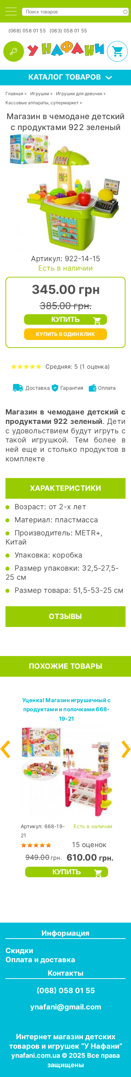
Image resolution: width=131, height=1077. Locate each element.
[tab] (11, 11)
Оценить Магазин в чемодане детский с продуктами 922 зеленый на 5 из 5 (39, 366)
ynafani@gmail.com (65, 1007)
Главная (14, 93)
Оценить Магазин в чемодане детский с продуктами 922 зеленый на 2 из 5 (20, 366)
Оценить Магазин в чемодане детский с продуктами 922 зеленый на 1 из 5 (14, 366)
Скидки (19, 950)
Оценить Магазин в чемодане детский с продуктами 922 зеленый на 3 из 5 (26, 366)
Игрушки (39, 93)
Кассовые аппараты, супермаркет (42, 102)
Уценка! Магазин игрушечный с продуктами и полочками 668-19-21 (66, 709)
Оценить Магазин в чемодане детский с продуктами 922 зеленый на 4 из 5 (32, 366)
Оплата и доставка (40, 959)
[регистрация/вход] (13, 51)
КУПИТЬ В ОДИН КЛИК (65, 334)
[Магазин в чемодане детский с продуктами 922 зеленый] (65, 250)
